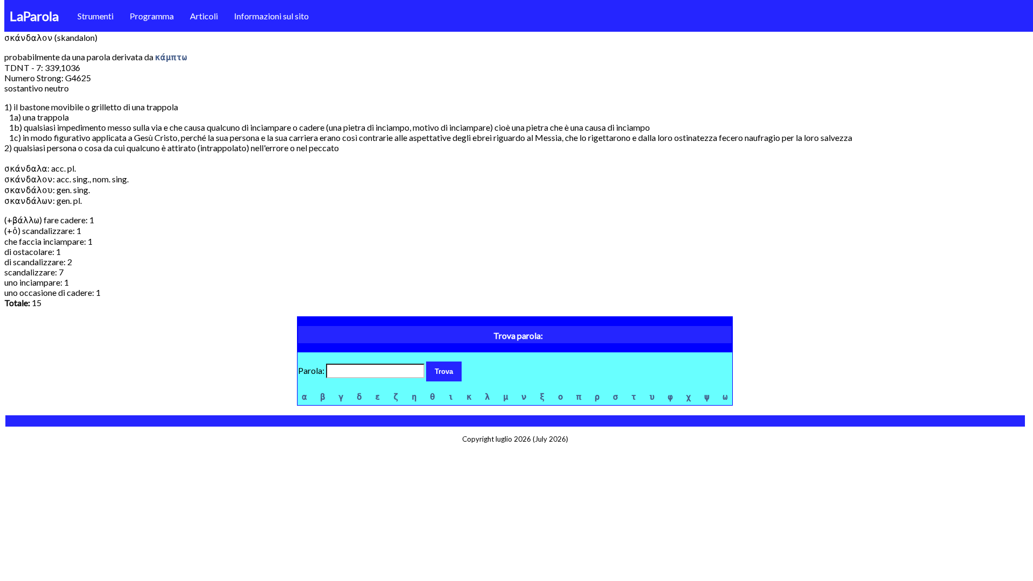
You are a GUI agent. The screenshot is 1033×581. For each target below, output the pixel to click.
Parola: (312, 370)
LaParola (34, 16)
